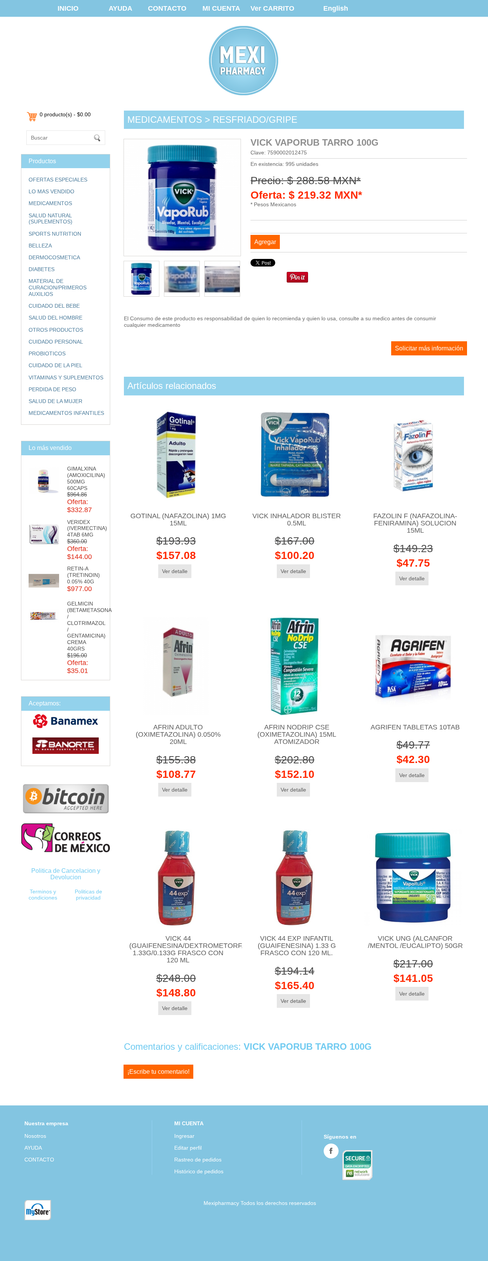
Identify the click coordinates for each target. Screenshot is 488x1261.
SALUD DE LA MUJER (55, 401)
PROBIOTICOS (47, 353)
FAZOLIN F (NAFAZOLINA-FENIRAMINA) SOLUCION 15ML (415, 523)
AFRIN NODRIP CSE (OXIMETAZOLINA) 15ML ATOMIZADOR (296, 734)
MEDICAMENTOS (50, 203)
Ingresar (184, 1136)
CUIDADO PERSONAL (56, 342)
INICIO (68, 8)
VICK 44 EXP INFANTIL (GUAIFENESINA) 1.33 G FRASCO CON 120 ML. (297, 946)
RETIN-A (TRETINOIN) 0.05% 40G (83, 575)
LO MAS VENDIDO (51, 191)
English (335, 8)
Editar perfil (188, 1148)
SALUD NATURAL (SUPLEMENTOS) (50, 218)
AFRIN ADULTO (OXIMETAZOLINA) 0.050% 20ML (178, 734)
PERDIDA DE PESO (52, 389)
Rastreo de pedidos (198, 1160)
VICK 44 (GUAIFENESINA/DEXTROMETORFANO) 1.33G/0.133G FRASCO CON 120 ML (194, 949)
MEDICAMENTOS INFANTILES (66, 413)
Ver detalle (175, 571)
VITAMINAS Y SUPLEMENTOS (66, 377)
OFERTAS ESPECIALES (58, 180)
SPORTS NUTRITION (55, 234)
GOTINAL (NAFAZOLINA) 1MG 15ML (178, 519)
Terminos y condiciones (43, 894)
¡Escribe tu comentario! (158, 1071)
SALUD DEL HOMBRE (55, 318)
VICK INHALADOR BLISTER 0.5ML (296, 519)
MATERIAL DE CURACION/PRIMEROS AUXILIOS (58, 287)
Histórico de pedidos (198, 1171)
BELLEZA (40, 246)
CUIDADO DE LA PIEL (55, 365)
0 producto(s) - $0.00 (65, 114)
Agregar (265, 242)
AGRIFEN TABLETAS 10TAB (415, 727)
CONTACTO (167, 8)
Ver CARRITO (272, 8)
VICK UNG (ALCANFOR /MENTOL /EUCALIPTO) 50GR (415, 942)
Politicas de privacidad (88, 894)
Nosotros (35, 1136)
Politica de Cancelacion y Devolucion (65, 873)
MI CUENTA (221, 8)
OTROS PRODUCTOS (56, 330)
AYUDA (120, 8)
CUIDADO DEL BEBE (54, 306)
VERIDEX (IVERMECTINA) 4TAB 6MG (87, 528)
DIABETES (42, 269)
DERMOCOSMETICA (54, 257)
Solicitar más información (429, 348)
